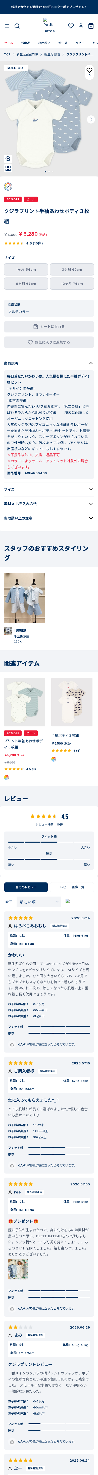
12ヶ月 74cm (72, 284)
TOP (7, 54)
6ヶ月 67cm (26, 284)
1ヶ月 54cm (26, 269)
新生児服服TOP (27, 54)
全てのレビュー (26, 887)
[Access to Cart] (91, 26)
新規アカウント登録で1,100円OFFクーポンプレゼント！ (49, 7)
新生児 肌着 (52, 54)
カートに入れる (52, 327)
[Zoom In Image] (8, 159)
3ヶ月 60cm (72, 269)
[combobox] (39, 901)
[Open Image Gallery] (8, 168)
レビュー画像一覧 (72, 887)
